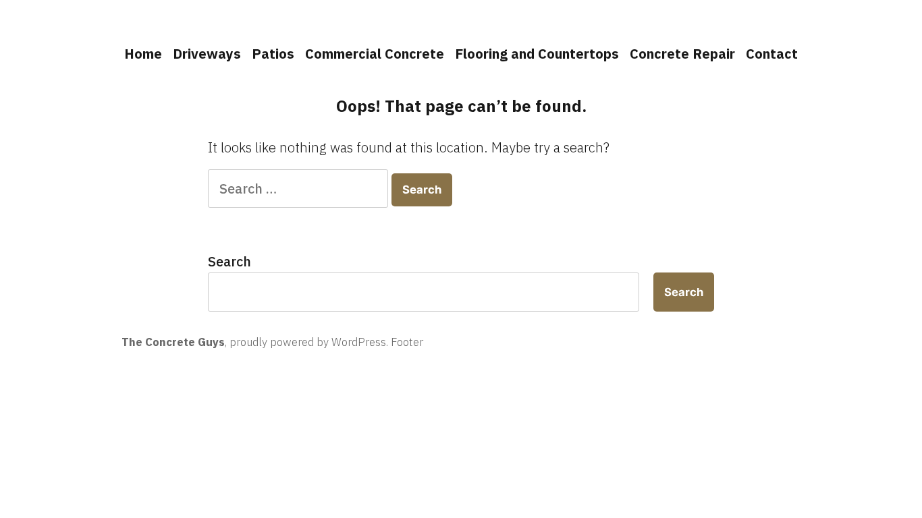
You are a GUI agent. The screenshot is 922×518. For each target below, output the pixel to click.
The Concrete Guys (173, 342)
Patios (273, 54)
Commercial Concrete (374, 54)
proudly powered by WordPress (307, 342)
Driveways (207, 54)
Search (229, 261)
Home (143, 54)
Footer (407, 342)
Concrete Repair (682, 54)
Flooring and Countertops (537, 54)
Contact (772, 54)
